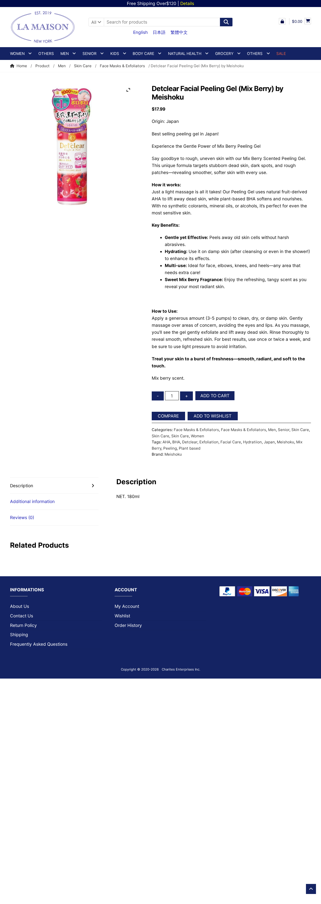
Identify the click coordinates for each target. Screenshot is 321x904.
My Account (127, 606)
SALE (281, 53)
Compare (168, 416)
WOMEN (17, 53)
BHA (176, 442)
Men (62, 65)
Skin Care (83, 65)
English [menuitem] (140, 32)
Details (187, 3)
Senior (283, 429)
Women (197, 436)
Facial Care (230, 442)
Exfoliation (208, 442)
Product (42, 65)
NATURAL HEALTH (184, 53)
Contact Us (21, 615)
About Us (19, 606)
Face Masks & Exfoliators (122, 65)
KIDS (114, 53)
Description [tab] (21, 485)
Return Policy (23, 625)
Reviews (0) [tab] (22, 517)
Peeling (170, 448)
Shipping (19, 634)
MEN (64, 53)
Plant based (189, 448)
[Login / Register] (282, 21)
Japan (269, 442)
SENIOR (90, 53)
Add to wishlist (212, 416)
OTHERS (255, 53)
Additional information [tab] (32, 501)
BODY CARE (143, 53)
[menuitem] (140, 32)
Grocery (224, 53)
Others (46, 53)
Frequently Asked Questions (38, 644)
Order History (128, 625)
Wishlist (122, 615)
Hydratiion (252, 442)
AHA (166, 442)
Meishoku (285, 442)
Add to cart (214, 395)
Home (22, 65)
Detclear (189, 442)
